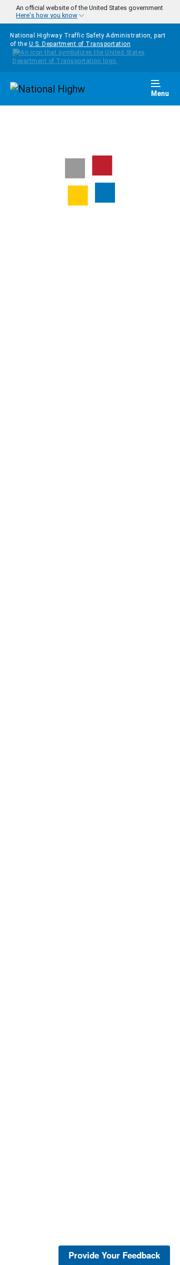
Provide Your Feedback (114, 1255)
